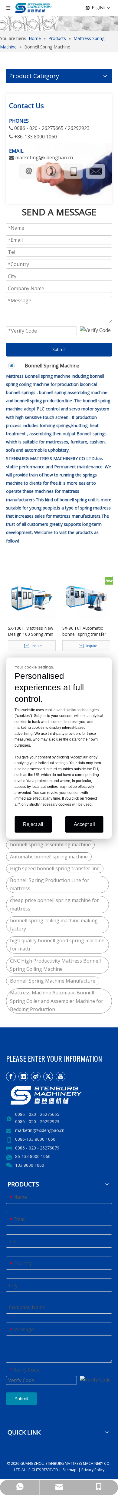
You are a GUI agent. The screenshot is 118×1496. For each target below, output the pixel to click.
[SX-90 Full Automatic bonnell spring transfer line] (86, 598)
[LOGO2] (59, 1095)
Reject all (33, 824)
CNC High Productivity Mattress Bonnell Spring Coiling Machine (55, 964)
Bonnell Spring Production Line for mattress (49, 884)
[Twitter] (48, 1076)
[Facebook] (11, 1076)
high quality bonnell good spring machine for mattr (57, 944)
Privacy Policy (92, 1469)
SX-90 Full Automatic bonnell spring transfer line (84, 631)
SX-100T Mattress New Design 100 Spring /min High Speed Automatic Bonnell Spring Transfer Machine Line (31, 631)
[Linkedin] (23, 1076)
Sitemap (69, 1469)
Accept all (84, 824)
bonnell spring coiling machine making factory (54, 924)
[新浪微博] (36, 1076)
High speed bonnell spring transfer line (55, 868)
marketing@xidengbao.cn (39, 1130)
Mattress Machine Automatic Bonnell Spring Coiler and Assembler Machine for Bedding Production (56, 1000)
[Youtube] (60, 1076)
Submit (59, 349)
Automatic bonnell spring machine (49, 856)
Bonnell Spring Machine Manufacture (52, 980)
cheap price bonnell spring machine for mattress (54, 904)
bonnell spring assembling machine (50, 844)
